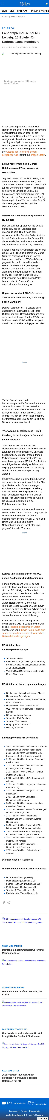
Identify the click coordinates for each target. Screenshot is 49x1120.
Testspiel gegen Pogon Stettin (24, 627)
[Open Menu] (2, 5)
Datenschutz (34, 1111)
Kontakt (24, 1111)
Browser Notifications (34, 1115)
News (4, 11)
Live (12, 11)
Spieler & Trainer (40, 11)
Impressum (14, 1111)
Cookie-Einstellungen (14, 1115)
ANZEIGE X (42, 1118)
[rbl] (7, 1103)
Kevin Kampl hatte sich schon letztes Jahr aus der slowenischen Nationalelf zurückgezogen (23, 633)
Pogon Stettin (38, 155)
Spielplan (22, 11)
